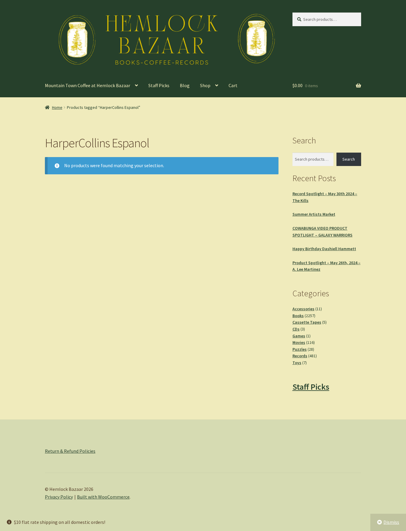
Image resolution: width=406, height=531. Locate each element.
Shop (205, 85)
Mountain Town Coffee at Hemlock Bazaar (87, 85)
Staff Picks (158, 85)
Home (57, 107)
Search (348, 159)
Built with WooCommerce (103, 497)
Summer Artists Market (313, 214)
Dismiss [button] (391, 522)
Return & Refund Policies (70, 451)
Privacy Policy (59, 497)
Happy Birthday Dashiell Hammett (324, 248)
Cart (233, 85)
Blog (185, 85)
